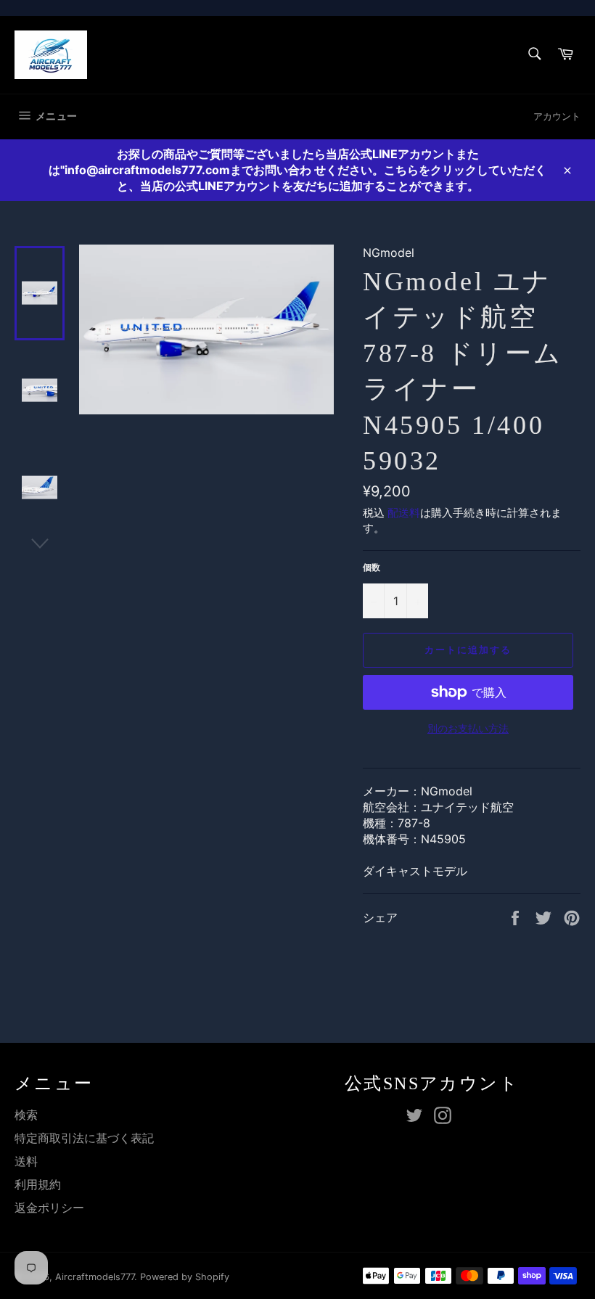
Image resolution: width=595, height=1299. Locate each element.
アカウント (556, 116)
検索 (26, 1114)
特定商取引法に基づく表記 (84, 1138)
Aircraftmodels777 (94, 1276)
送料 (26, 1161)
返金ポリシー (49, 1207)
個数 (371, 567)
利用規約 (38, 1184)
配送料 (403, 513)
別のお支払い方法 (468, 728)
